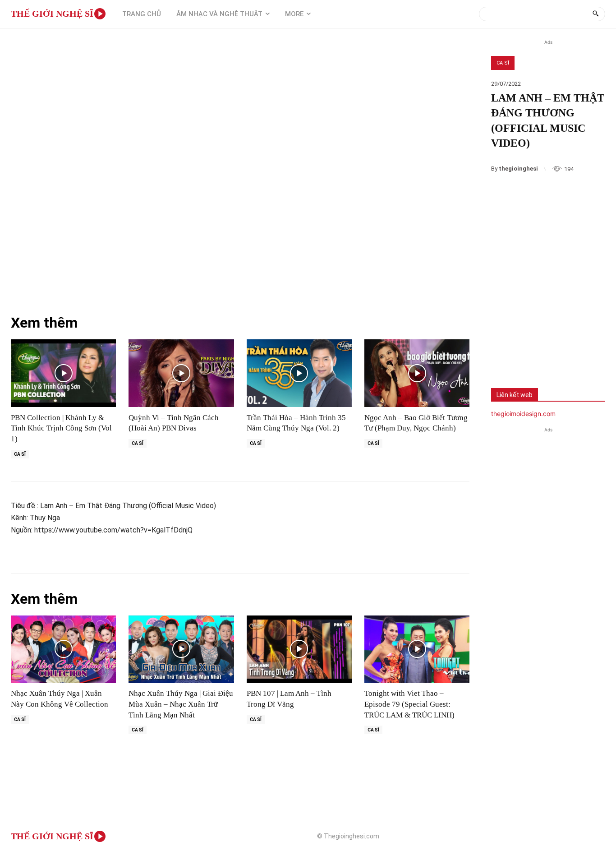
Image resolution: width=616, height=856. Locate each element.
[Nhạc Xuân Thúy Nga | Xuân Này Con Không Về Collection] (63, 649)
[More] (565, 352)
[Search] (595, 14)
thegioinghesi (518, 168)
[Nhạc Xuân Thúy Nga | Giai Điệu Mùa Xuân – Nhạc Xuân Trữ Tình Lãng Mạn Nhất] (181, 649)
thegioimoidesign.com (523, 413)
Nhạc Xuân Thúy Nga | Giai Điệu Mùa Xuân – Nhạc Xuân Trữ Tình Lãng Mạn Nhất (181, 704)
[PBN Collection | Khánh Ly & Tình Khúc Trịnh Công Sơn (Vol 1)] (63, 373)
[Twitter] (534, 352)
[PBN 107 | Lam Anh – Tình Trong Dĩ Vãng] (299, 649)
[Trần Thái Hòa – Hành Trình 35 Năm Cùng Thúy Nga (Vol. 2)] (299, 373)
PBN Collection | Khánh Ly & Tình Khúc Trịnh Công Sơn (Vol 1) (61, 428)
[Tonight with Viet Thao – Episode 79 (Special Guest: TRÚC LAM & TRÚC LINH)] (416, 649)
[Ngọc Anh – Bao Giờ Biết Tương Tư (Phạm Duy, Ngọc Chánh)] (416, 373)
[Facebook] (504, 352)
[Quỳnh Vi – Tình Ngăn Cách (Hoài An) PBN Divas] (181, 373)
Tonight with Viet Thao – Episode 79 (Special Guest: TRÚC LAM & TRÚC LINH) (409, 704)
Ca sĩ (502, 63)
